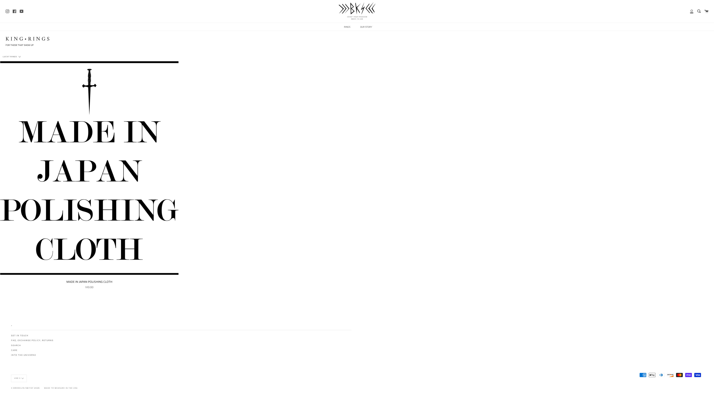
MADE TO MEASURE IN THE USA (61, 388)
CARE (14, 350)
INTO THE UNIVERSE (23, 355)
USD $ (17, 378)
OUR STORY (366, 27)
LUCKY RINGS (10, 56)
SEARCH (16, 345)
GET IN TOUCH (19, 335)
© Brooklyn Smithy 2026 (25, 388)
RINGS (347, 27)
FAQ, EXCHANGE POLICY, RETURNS (32, 340)
